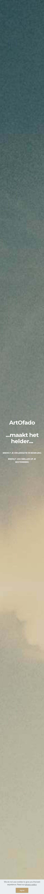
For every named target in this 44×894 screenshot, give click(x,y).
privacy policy (31, 885)
